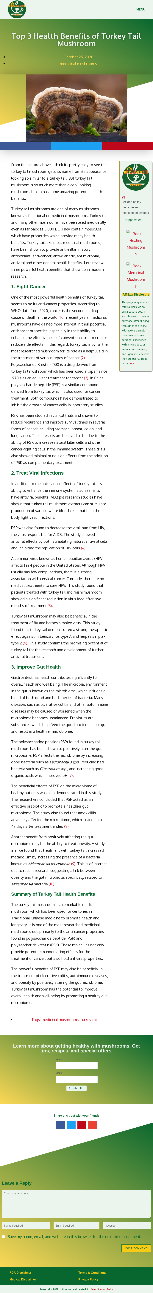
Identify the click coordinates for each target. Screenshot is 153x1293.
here (131, 363)
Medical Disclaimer (23, 1279)
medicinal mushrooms (78, 63)
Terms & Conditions (92, 1272)
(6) (25, 643)
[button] (25, 146)
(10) (51, 883)
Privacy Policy (88, 1279)
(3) (86, 377)
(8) (66, 826)
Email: (59, 1073)
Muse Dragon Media (102, 1289)
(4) (83, 547)
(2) (83, 357)
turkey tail (89, 1019)
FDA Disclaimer (20, 1272)
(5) (50, 605)
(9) (73, 863)
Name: (59, 1059)
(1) (60, 317)
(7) (70, 775)
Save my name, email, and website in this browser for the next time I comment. (74, 1236)
